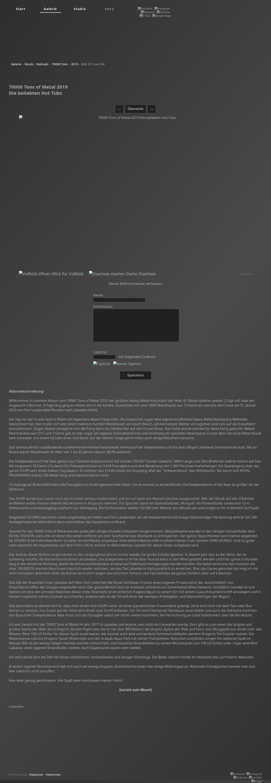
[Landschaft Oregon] (51, 714)
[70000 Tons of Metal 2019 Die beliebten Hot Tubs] (135, 193)
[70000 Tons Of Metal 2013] (159, 725)
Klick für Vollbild (67, 274)
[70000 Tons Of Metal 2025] (145, 714)
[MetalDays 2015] (67, 717)
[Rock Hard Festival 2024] (155, 710)
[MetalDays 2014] (213, 717)
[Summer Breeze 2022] (53, 710)
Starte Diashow (140, 274)
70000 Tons (60, 64)
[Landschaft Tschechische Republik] (99, 721)
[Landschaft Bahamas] (23, 732)
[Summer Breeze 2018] (127, 717)
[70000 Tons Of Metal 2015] (185, 717)
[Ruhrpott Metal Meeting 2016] (86, 710)
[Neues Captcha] (127, 363)
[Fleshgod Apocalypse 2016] (242, 717)
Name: (98, 295)
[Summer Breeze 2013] (34, 721)
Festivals (42, 64)
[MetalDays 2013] (182, 710)
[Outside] (49, 725)
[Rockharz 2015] (19, 717)
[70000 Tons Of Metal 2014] (122, 710)
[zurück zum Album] (135, 689)
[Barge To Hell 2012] (43, 717)
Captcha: (100, 352)
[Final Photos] (214, 721)
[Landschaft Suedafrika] (200, 728)
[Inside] (14, 721)
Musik (29, 64)
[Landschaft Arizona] (155, 717)
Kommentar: (103, 306)
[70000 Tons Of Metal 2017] (73, 725)
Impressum (36, 774)
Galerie (16, 64)
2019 (74, 64)
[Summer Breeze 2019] (23, 710)
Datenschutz (53, 774)
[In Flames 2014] (239, 725)
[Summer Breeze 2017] (176, 714)
